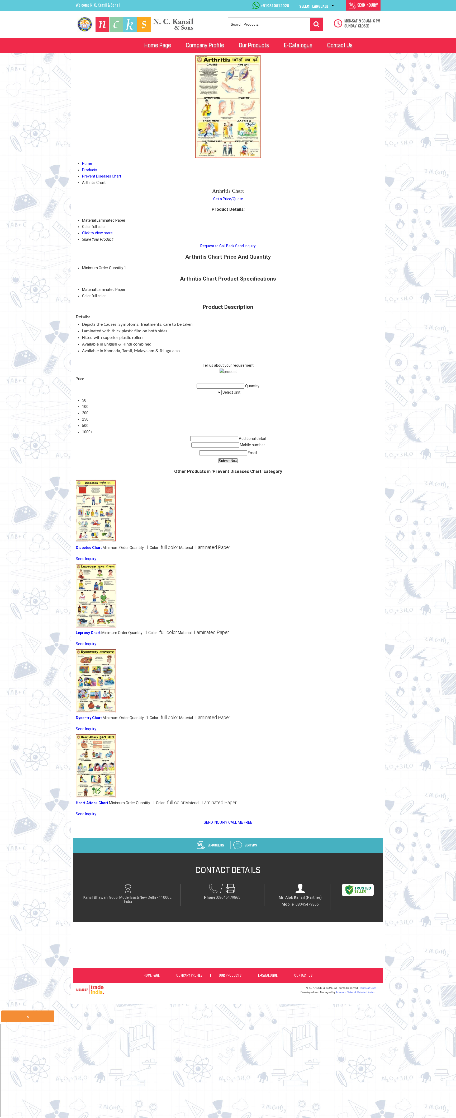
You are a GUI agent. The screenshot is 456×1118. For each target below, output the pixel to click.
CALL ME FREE (240, 822)
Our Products (254, 45)
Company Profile (205, 45)
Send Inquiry (245, 246)
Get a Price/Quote (228, 199)
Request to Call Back (217, 246)
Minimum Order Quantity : (126, 548)
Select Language (314, 6)
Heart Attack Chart (92, 803)
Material (89, 289)
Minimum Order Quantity (102, 268)
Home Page (157, 45)
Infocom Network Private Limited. (356, 992)
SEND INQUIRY (215, 822)
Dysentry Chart (89, 718)
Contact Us (340, 45)
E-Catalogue (298, 45)
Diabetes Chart (89, 548)
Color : (164, 548)
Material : (204, 548)
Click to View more (97, 233)
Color (86, 296)
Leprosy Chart (88, 633)
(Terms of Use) (367, 987)
